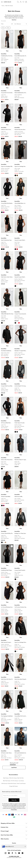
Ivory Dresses (21, 780)
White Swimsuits (4, 783)
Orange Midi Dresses (13, 786)
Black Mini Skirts (20, 778)
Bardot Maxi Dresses (12, 783)
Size (3, 27)
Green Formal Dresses (21, 783)
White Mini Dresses (13, 778)
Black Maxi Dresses (7, 780)
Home (3, 5)
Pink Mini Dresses (14, 780)
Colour (8, 27)
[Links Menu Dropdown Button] (2, 2)
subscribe (14, 800)
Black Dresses (6, 778)
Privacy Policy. (14, 809)
